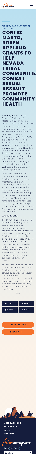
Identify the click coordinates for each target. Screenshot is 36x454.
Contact (9, 434)
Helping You (11, 427)
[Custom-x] (8, 448)
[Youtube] (18, 448)
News (7, 430)
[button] (31, 4)
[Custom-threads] (15, 448)
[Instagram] (12, 448)
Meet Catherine (12, 423)
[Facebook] (5, 448)
